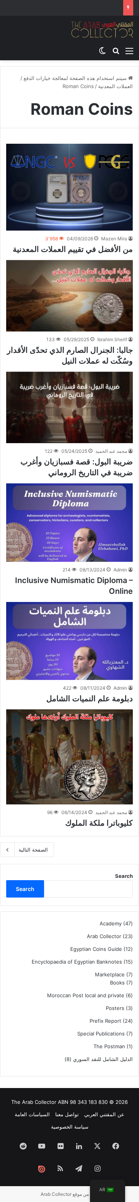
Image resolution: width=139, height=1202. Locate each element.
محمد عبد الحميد (111, 451)
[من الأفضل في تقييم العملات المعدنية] (69, 187)
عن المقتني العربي (104, 1114)
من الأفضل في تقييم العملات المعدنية (73, 249)
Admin (120, 570)
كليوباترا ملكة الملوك (99, 823)
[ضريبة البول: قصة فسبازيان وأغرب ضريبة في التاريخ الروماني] (69, 407)
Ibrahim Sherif (112, 339)
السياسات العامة (32, 1114)
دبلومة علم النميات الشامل (89, 698)
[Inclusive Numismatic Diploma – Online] (69, 522)
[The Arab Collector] (102, 29)
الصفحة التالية (33, 850)
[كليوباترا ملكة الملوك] (69, 756)
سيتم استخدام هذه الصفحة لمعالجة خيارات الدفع (76, 78)
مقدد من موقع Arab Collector (70, 1194)
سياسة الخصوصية (69, 1127)
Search (124, 876)
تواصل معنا (67, 1114)
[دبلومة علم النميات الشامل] (69, 641)
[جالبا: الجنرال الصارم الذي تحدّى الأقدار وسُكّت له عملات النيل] (69, 296)
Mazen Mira (114, 238)
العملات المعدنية (115, 86)
